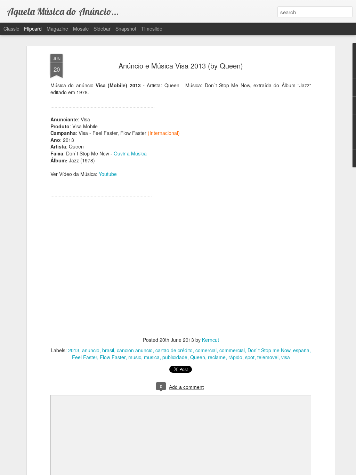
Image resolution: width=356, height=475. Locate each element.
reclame (217, 357)
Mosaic (81, 28)
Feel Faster (84, 357)
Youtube (108, 173)
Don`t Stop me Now (269, 350)
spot (249, 357)
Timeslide (151, 28)
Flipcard (33, 28)
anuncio (90, 350)
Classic (11, 28)
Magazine (57, 28)
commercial (232, 350)
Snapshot (125, 28)
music (134, 357)
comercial (206, 350)
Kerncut (210, 339)
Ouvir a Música (130, 153)
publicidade (174, 357)
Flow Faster (113, 357)
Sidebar (102, 28)
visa (285, 357)
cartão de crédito (174, 350)
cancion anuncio (135, 350)
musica (152, 357)
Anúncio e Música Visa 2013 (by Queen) (181, 66)
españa (301, 350)
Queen (197, 357)
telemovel (267, 357)
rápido (235, 357)
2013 (73, 350)
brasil (108, 350)
